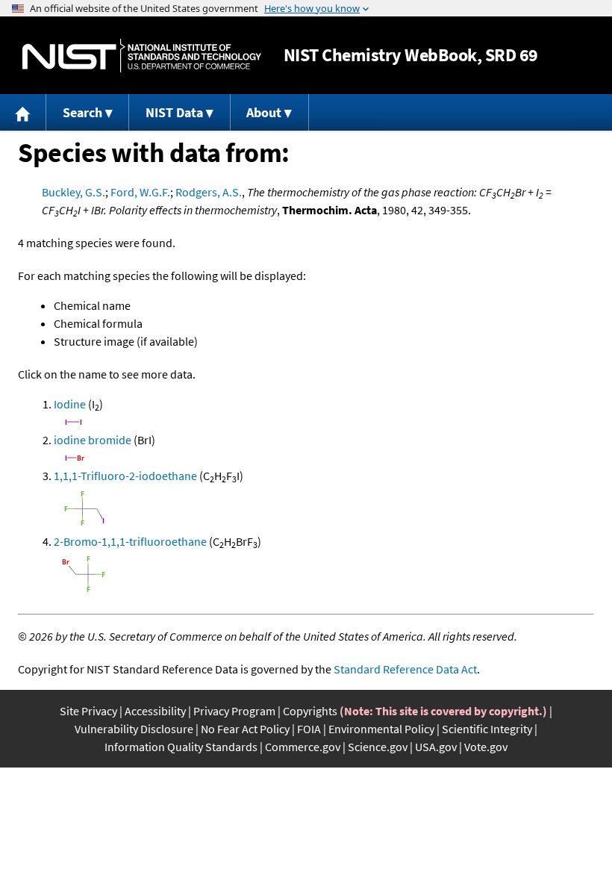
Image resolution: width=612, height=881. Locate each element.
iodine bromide (92, 439)
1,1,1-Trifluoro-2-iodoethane (125, 475)
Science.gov (378, 746)
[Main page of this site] (23, 112)
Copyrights (310, 710)
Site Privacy (88, 710)
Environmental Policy (381, 728)
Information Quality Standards (180, 746)
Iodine (70, 403)
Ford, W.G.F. (140, 191)
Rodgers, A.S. (208, 191)
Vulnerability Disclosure (134, 728)
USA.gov (436, 746)
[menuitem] (23, 112)
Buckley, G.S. (73, 191)
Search (82, 112)
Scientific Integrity (487, 728)
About (263, 112)
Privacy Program (234, 710)
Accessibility (155, 710)
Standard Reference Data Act (405, 668)
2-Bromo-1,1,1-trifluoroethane (130, 541)
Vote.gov (486, 746)
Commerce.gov (302, 746)
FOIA (309, 728)
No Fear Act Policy (245, 728)
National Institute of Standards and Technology (141, 55)
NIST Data (174, 112)
